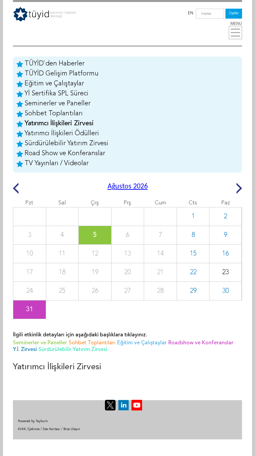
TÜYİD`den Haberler (55, 63)
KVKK (22, 429)
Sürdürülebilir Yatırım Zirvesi (66, 143)
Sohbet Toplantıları (54, 113)
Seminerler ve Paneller (58, 103)
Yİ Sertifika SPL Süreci (56, 93)
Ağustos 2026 (128, 186)
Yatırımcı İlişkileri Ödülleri (62, 133)
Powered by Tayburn (33, 421)
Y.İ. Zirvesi (25, 349)
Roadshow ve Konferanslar (200, 343)
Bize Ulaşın (71, 429)
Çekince (34, 429)
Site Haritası (51, 429)
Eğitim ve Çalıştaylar (54, 83)
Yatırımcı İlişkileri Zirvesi (59, 123)
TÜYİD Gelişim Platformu (62, 73)
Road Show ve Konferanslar (65, 153)
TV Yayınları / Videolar (57, 163)
